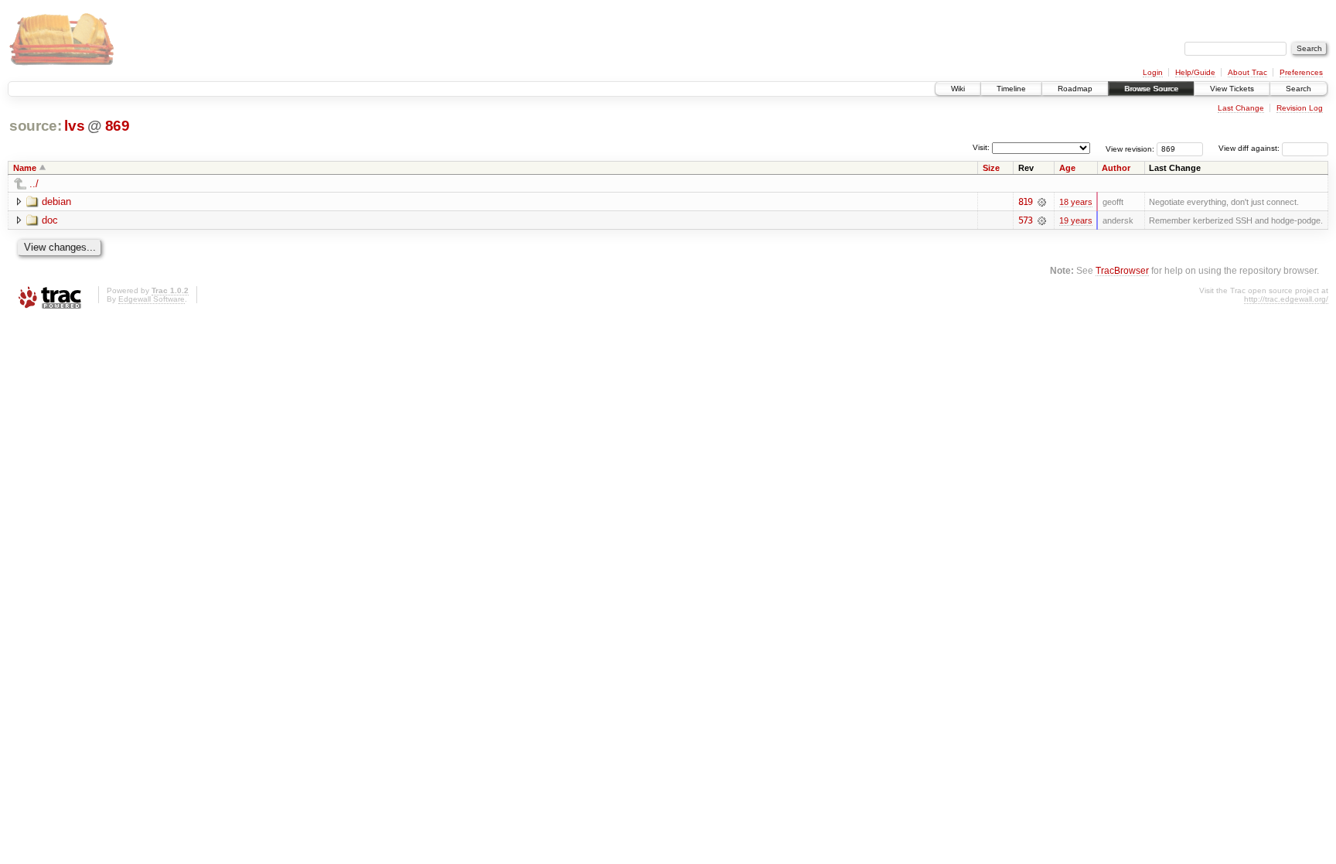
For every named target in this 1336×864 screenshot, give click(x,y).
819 (1025, 201)
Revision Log (1299, 108)
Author (1116, 167)
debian (56, 201)
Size (991, 167)
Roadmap (1075, 88)
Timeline (1011, 88)
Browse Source (1151, 88)
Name (24, 167)
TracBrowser (1122, 270)
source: (35, 126)
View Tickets (1232, 88)
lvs (74, 126)
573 (1025, 220)
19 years (1075, 220)
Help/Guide (1195, 72)
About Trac (1247, 72)
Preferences (1301, 72)
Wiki (958, 88)
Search (1298, 88)
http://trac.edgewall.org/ (1286, 299)
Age (1067, 167)
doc (50, 220)
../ (34, 184)
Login (1153, 72)
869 (117, 126)
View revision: (1130, 148)
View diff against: (1250, 148)
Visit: (981, 147)
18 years (1075, 202)
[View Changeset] (1042, 201)
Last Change (1241, 108)
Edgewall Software (151, 299)
